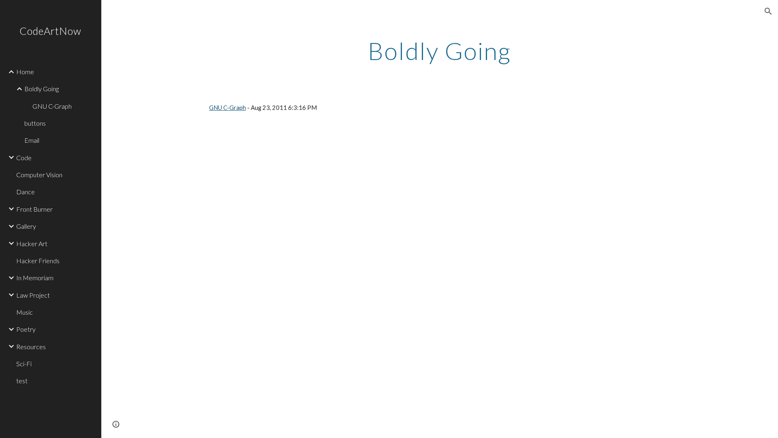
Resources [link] (31, 346)
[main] (440, 50)
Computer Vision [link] (39, 174)
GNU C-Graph (227, 107)
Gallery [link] (26, 226)
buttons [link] (35, 123)
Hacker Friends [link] (38, 260)
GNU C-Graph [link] (52, 106)
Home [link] (25, 71)
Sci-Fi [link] (24, 363)
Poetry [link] (26, 329)
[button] (768, 11)
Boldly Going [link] (41, 88)
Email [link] (31, 140)
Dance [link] (25, 191)
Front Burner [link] (34, 209)
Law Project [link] (33, 295)
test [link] (22, 380)
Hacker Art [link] (31, 243)
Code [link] (24, 157)
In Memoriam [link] (34, 277)
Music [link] (24, 312)
